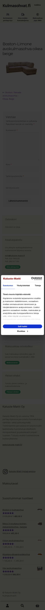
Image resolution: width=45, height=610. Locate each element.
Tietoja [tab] (38, 285)
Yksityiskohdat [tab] (23, 285)
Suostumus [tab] (8, 285)
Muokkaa (21, 331)
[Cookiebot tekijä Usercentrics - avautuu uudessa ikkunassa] (31, 278)
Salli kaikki (22, 326)
